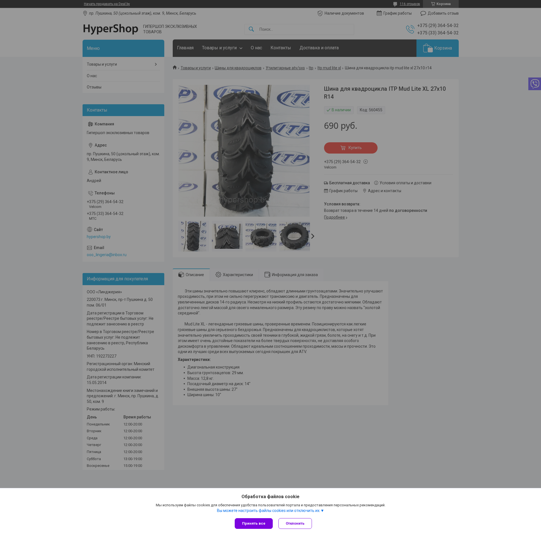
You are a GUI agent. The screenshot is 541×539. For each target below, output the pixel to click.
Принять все (253, 523)
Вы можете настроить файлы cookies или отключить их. (268, 510)
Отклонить (295, 523)
